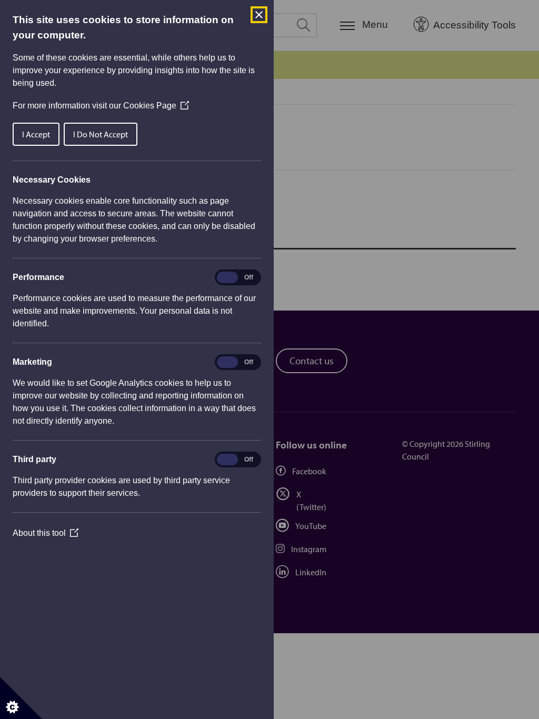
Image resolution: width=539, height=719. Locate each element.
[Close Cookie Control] (259, 14)
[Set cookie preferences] (21, 698)
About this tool (45, 532)
